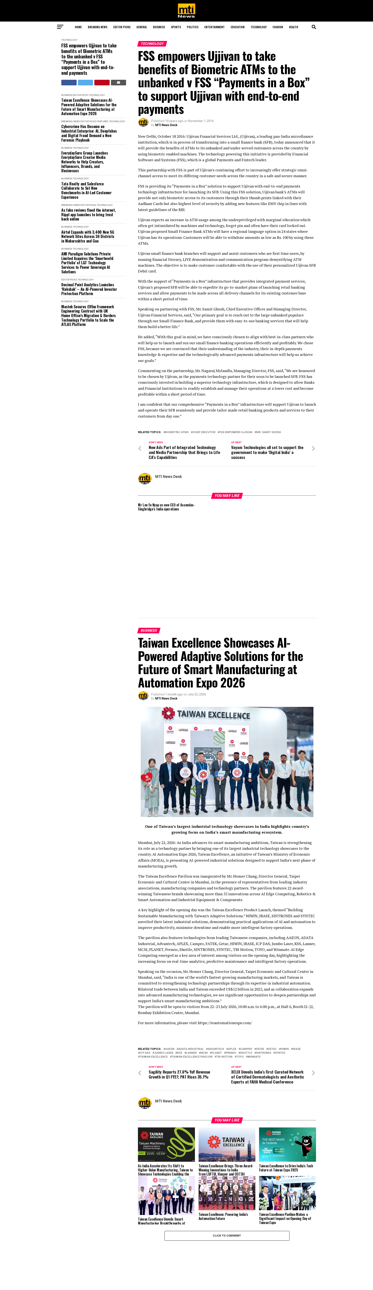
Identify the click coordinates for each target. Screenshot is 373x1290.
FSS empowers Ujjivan (235, 432)
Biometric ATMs (177, 432)
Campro (246, 1002)
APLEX (232, 1002)
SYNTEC (280, 1006)
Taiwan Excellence (154, 1009)
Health (293, 27)
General (141, 27)
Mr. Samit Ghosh (268, 432)
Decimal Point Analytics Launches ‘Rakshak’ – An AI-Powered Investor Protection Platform (89, 289)
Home (78, 27)
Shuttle (246, 1006)
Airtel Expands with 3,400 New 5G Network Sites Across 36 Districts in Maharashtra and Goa (87, 236)
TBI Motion (224, 1009)
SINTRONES (263, 1006)
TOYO (240, 1009)
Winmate (254, 1009)
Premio (231, 1006)
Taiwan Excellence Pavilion (192, 1009)
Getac (272, 1002)
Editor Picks (121, 27)
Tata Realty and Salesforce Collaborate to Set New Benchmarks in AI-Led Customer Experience (86, 190)
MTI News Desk (166, 125)
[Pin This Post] (102, 82)
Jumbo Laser (163, 1006)
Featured (102, 121)
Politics (192, 27)
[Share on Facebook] (69, 82)
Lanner (191, 1006)
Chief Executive (204, 432)
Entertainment (214, 27)
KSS (179, 1006)
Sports (176, 27)
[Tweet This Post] (85, 82)
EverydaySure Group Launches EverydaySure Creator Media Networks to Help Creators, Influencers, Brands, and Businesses (84, 162)
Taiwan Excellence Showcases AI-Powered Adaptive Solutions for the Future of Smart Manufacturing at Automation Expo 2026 (89, 107)
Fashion (278, 27)
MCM (204, 1006)
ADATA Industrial (191, 1002)
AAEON (169, 1002)
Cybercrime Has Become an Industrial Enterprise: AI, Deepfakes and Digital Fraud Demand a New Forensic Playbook (89, 133)
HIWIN (285, 1002)
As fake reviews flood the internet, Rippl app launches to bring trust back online (88, 214)
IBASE (297, 1002)
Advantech (216, 1002)
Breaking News (97, 27)
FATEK (260, 1002)
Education (238, 27)
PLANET (217, 1006)
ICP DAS (145, 1006)
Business (159, 27)
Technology (259, 27)
